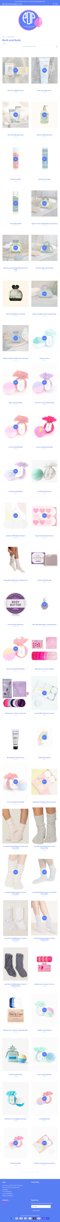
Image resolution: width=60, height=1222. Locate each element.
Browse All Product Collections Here (11, 1187)
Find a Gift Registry (6, 1191)
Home (3, 36)
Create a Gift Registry (7, 1193)
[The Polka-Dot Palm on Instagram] (6, 1203)
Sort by (4, 44)
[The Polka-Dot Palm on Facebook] (3, 1203)
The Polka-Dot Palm (34, 1215)
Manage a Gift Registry (7, 1195)
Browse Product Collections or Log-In (13, 4)
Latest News (35, 1182)
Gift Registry (5, 1189)
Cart (56, 4)
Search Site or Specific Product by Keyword (12, 1185)
